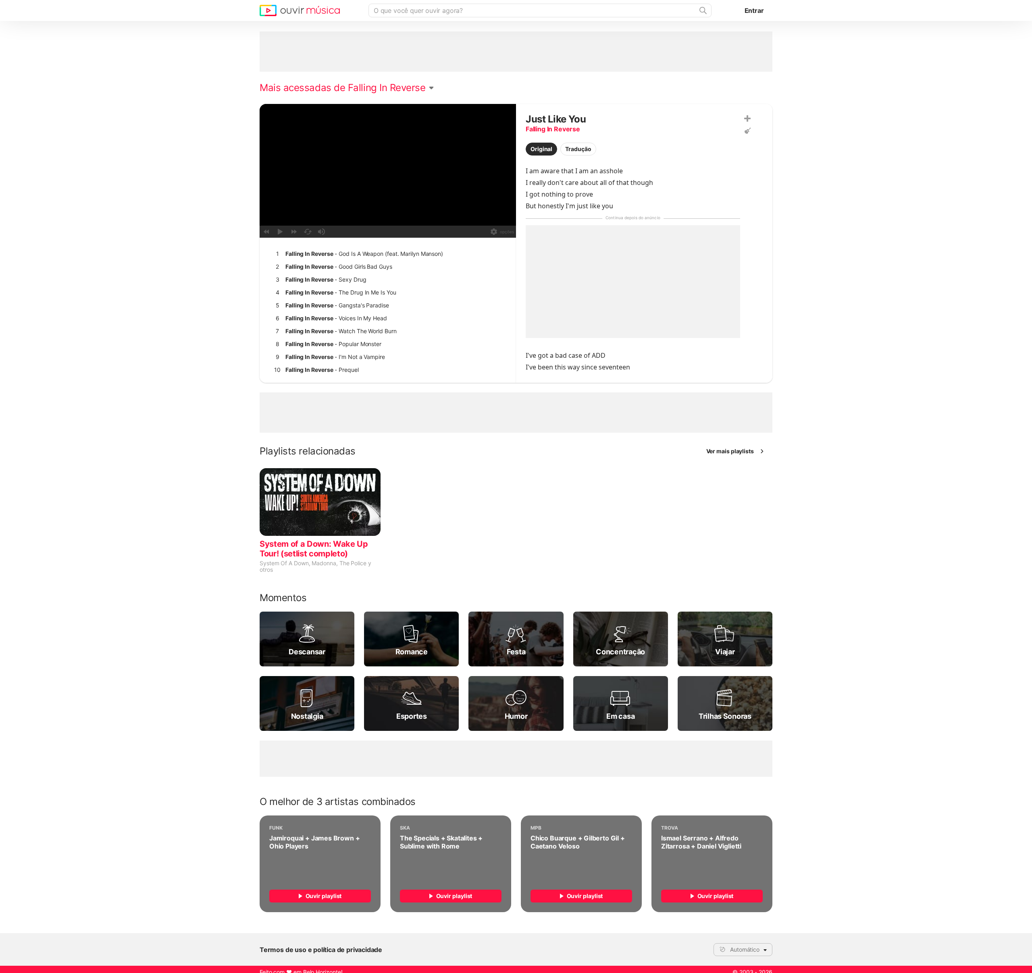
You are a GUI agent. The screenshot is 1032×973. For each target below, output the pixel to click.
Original (541, 148)
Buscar (702, 10)
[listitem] (386, 253)
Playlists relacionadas (308, 451)
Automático (744, 949)
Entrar (754, 10)
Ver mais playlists (730, 451)
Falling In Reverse (553, 129)
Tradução (578, 148)
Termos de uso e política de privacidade (321, 950)
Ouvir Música (300, 10)
